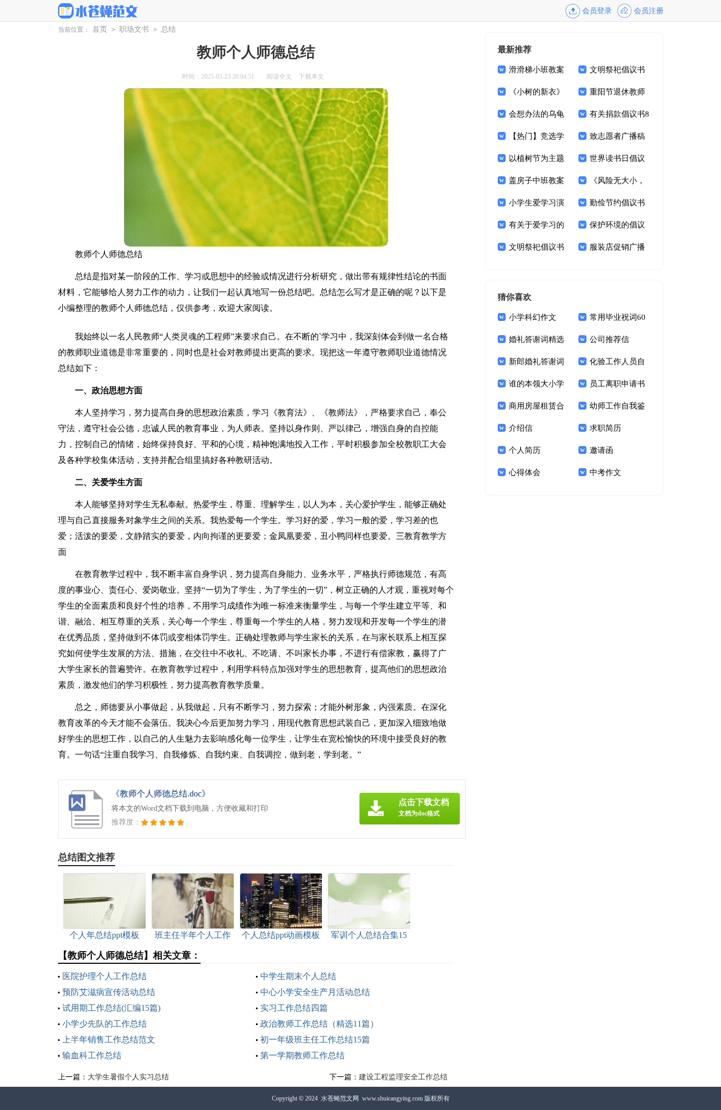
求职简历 (605, 428)
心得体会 (524, 472)
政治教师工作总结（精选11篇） (319, 1023)
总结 (168, 29)
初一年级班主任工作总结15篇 (315, 1039)
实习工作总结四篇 (294, 1007)
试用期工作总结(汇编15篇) (111, 1007)
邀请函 (601, 450)
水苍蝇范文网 (340, 1098)
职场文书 (134, 29)
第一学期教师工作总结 (302, 1055)
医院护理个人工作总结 (104, 976)
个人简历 (524, 450)
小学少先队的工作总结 (104, 1023)
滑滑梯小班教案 (536, 69)
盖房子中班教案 (536, 180)
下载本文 (311, 76)
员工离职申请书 (617, 384)
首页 (99, 29)
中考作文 (605, 472)
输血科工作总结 (91, 1055)
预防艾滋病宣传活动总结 (108, 992)
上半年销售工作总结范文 (108, 1039)
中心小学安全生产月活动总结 (315, 992)
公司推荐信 (609, 339)
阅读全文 (279, 76)
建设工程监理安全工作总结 (403, 1077)
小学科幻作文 (532, 317)
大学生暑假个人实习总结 (128, 1077)
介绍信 (521, 428)
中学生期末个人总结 (298, 976)
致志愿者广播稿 (617, 136)
